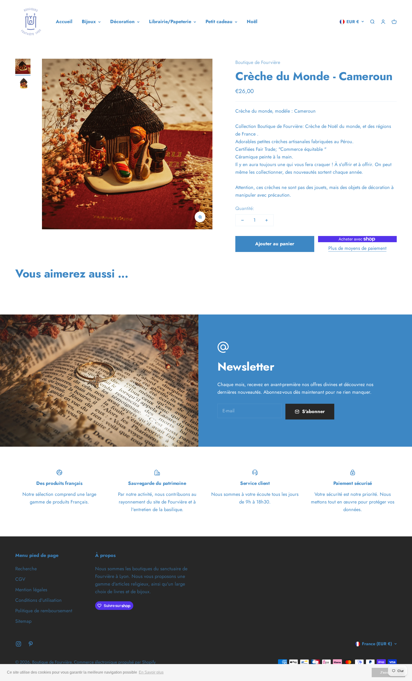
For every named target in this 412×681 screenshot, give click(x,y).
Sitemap (23, 621)
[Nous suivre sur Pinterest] (30, 644)
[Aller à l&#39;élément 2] (23, 84)
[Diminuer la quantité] (242, 220)
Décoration (122, 21)
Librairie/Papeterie (170, 21)
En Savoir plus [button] (151, 672)
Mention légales (31, 589)
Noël (252, 21)
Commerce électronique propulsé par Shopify (115, 662)
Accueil (64, 21)
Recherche (26, 568)
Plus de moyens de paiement (357, 248)
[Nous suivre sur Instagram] (18, 644)
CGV (20, 579)
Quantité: (244, 208)
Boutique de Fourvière (257, 62)
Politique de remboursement (43, 610)
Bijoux (89, 21)
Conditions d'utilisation (38, 600)
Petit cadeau (219, 21)
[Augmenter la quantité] (266, 220)
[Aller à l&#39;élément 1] (23, 67)
